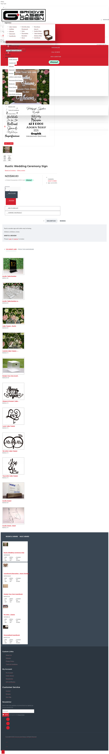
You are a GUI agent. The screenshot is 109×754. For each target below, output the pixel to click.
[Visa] (7, 741)
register (15, 239)
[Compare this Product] (9, 277)
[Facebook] (8, 719)
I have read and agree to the (14, 715)
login (10, 239)
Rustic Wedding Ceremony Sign (14, 552)
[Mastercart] (7, 746)
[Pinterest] (8, 727)
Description (51, 221)
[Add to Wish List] (3, 277)
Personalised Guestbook (12, 635)
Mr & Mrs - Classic (9, 614)
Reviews (63, 221)
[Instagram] (8, 723)
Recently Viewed (12, 536)
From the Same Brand (26, 249)
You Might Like (11, 249)
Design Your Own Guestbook (13, 594)
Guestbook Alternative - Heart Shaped (16, 573)
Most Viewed (24, 536)
